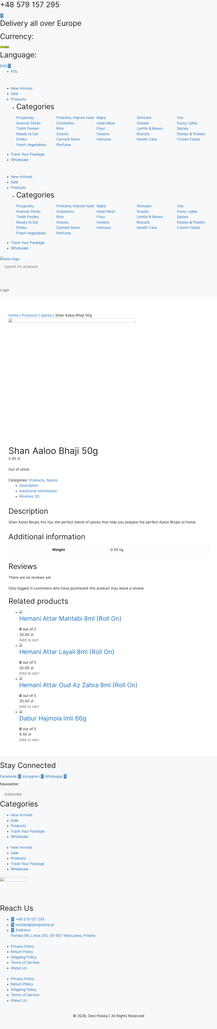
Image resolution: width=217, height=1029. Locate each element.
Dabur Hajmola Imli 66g (52, 718)
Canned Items (68, 139)
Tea (180, 117)
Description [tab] (28, 485)
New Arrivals (21, 88)
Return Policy (22, 952)
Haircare (104, 139)
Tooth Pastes (27, 128)
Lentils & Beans (150, 128)
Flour (101, 128)
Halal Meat (106, 123)
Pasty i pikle (187, 123)
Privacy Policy (22, 946)
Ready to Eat (27, 134)
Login (4, 290)
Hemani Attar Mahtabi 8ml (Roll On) (70, 618)
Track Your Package (28, 154)
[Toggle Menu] (4, 83)
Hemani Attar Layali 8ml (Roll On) (66, 651)
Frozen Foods (188, 139)
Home (13, 315)
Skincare (144, 117)
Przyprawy (25, 117)
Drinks (21, 139)
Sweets (103, 134)
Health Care (147, 139)
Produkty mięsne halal (75, 117)
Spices (182, 128)
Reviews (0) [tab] (29, 496)
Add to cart (29, 640)
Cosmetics (65, 123)
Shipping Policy (23, 957)
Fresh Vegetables (31, 145)
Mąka (101, 117)
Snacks (143, 123)
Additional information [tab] (38, 491)
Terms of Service (25, 962)
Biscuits (143, 134)
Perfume (63, 145)
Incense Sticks (28, 123)
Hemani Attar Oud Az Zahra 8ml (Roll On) (78, 685)
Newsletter (10, 784)
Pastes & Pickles (191, 134)
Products (18, 99)
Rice (60, 128)
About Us (19, 968)
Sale (14, 94)
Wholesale (19, 160)
